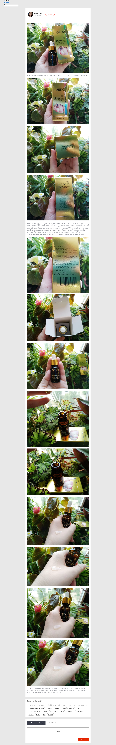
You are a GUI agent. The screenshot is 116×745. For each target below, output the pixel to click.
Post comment (83, 739)
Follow (50, 14)
